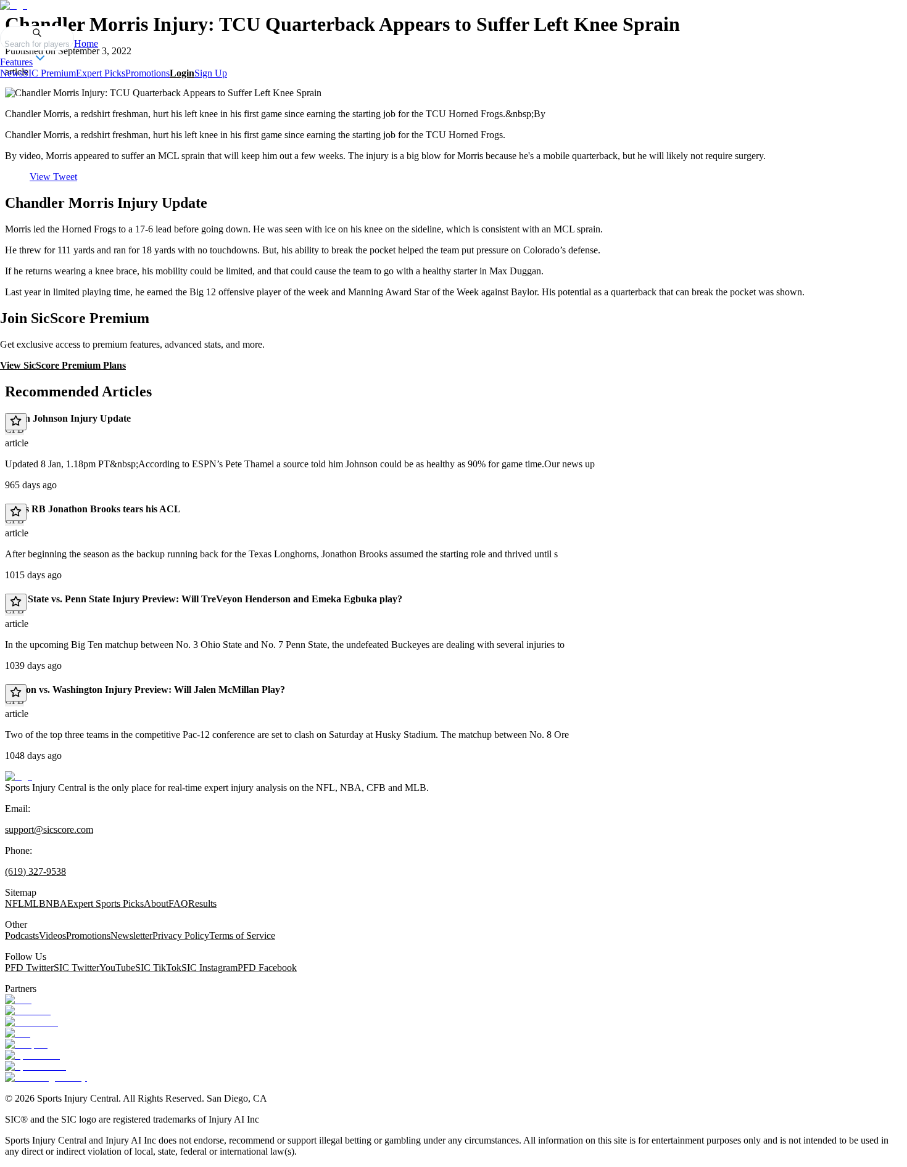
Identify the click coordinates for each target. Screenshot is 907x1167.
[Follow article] (16, 421)
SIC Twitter (76, 967)
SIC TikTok (158, 967)
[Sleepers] (26, 1044)
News (11, 73)
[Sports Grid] (32, 1055)
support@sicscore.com (49, 829)
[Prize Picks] (31, 1022)
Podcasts (22, 935)
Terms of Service (242, 935)
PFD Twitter (29, 967)
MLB (35, 903)
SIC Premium (49, 73)
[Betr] (18, 999)
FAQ (178, 903)
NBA (56, 903)
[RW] (17, 1033)
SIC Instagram (209, 967)
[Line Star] (28, 1010)
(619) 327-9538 (35, 871)
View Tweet (53, 176)
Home (86, 43)
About (156, 903)
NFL (14, 903)
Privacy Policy (180, 935)
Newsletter (131, 935)
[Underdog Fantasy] (46, 1077)
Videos (52, 935)
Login (182, 73)
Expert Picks (100, 73)
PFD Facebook (267, 967)
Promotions (147, 73)
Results (202, 903)
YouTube (117, 967)
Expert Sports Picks (105, 903)
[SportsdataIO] (35, 1066)
